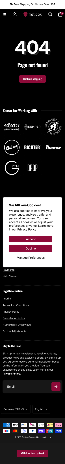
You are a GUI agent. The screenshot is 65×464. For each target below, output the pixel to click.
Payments (8, 269)
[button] (5, 14)
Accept (31, 239)
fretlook (25, 437)
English (39, 409)
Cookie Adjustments (14, 331)
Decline (31, 248)
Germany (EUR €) (13, 409)
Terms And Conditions (16, 305)
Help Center (10, 276)
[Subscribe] (55, 386)
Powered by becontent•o (40, 437)
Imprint (7, 298)
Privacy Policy (26, 229)
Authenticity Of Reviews (17, 324)
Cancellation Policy (14, 318)
